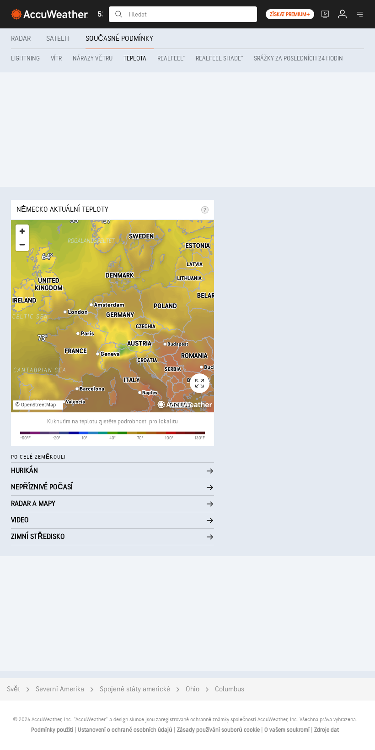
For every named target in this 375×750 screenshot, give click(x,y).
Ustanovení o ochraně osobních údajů (126, 730)
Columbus (229, 689)
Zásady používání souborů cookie (219, 730)
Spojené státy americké (135, 689)
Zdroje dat (326, 730)
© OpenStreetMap (35, 404)
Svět (13, 689)
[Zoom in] (22, 231)
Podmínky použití (53, 730)
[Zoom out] (22, 244)
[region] (112, 316)
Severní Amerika (60, 689)
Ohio (192, 689)
